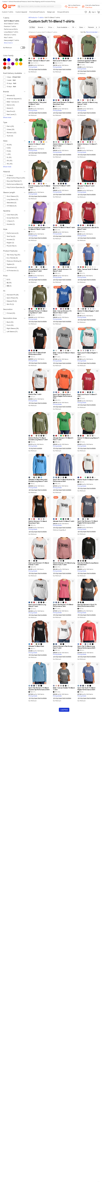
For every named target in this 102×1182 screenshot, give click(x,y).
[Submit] (19, 6)
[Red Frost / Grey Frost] (78, 309)
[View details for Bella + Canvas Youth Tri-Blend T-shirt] (88, 254)
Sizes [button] (81, 27)
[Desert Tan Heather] (80, 142)
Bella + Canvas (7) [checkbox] (13, 102)
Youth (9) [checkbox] (10, 136)
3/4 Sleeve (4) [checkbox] (11, 206)
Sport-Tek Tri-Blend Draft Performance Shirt (37, 353)
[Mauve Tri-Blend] (88, 100)
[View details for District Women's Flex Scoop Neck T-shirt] (64, 632)
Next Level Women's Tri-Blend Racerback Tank (63, 103)
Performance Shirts (11, 29)
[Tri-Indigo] (90, 58)
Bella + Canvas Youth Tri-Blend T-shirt (87, 270)
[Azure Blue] (29, 267)
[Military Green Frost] (36, 435)
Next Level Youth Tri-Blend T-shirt (87, 395)
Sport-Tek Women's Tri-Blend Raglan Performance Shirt (87, 522)
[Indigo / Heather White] (92, 350)
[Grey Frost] (61, 225)
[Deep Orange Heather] (66, 392)
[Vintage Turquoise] (92, 392)
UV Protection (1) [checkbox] (13, 270)
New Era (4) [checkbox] (11, 111)
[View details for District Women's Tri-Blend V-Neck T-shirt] (64, 129)
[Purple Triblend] (61, 309)
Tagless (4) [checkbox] (10, 264)
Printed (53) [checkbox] (11, 313)
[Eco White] (31, 100)
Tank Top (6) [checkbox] (11, 236)
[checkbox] (16, 77)
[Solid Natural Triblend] (90, 267)
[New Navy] (78, 142)
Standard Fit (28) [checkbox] (13, 295)
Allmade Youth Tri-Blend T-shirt (63, 521)
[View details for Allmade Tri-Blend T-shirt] (88, 171)
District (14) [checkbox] (11, 105)
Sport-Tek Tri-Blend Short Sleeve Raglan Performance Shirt (62, 396)
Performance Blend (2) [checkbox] (15, 184)
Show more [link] (7, 117)
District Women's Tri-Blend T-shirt (87, 145)
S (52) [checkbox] (9, 148)
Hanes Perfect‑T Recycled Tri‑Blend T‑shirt (37, 103)
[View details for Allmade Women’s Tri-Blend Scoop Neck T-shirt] (39, 254)
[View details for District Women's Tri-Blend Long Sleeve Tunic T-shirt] (64, 548)
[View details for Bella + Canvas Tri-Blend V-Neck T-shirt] (64, 338)
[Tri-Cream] (83, 58)
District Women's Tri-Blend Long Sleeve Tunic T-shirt (64, 564)
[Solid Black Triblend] (41, 100)
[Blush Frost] (68, 142)
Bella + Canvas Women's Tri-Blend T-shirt (62, 270)
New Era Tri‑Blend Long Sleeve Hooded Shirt (87, 564)
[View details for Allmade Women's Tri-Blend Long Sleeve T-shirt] (39, 296)
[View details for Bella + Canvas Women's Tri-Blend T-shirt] (64, 254)
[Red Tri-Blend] (34, 58)
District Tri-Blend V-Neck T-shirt (64, 227)
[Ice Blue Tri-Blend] (68, 685)
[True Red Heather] (58, 392)
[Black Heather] (43, 225)
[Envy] (63, 58)
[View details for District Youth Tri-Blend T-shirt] (88, 465)
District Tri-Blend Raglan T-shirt (88, 311)
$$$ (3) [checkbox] (9, 286)
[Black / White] (88, 309)
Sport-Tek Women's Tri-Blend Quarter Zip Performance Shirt (39, 689)
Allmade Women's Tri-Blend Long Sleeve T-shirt (37, 312)
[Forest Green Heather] (63, 392)
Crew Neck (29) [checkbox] (12, 215)
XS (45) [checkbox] (9, 145)
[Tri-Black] (88, 58)
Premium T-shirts (10, 26)
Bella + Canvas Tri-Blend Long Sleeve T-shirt (87, 103)
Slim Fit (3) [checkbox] (10, 304)
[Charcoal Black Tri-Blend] (66, 685)
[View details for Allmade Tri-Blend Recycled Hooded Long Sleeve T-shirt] (39, 465)
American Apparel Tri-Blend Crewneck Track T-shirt (86, 61)
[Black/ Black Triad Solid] (36, 350)
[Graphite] (61, 183)
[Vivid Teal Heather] (29, 225)
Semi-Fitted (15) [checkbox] (12, 298)
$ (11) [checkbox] (8, 279)
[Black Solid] (63, 183)
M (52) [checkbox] (9, 151)
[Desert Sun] (88, 183)
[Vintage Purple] (66, 58)
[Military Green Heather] (39, 183)
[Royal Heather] (56, 477)
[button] (92, 7)
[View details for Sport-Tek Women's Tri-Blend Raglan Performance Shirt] (88, 506)
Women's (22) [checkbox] (11, 133)
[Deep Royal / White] (92, 309)
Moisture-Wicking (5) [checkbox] (14, 261)
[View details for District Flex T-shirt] (39, 380)
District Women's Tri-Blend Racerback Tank (37, 522)
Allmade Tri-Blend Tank (36, 646)
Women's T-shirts (10, 35)
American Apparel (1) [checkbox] (14, 99)
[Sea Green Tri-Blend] (39, 58)
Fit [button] (73, 27)
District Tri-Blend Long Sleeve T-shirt (88, 439)
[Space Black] (43, 267)
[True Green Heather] (34, 100)
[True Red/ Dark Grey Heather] (31, 350)
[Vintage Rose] (31, 267)
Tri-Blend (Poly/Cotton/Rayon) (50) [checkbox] (16, 177)
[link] (8, 6)
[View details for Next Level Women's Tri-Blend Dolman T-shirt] (39, 548)
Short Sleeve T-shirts (11, 24)
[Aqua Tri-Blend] (54, 350)
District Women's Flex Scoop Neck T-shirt (62, 647)
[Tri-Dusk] (92, 58)
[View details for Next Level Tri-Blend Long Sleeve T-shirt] (39, 590)
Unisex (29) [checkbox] (10, 129)
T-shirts (40, 17)
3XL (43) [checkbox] (9, 164)
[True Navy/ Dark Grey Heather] (34, 350)
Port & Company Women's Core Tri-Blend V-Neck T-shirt (39, 228)
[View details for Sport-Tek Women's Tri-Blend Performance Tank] (64, 590)
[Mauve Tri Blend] (63, 309)
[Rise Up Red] (80, 183)
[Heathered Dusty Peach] (31, 183)
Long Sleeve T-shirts (11, 32)
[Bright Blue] (29, 142)
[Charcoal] (41, 435)
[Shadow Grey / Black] (78, 602)
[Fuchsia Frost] (34, 142)
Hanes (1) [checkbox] (10, 108)
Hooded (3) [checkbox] (11, 224)
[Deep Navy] (29, 183)
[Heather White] (61, 100)
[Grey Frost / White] (80, 309)
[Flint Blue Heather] (54, 142)
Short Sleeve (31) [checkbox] (12, 196)
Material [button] (91, 27)
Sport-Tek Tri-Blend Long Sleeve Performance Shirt (86, 647)
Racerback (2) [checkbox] (12, 267)
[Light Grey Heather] (61, 477)
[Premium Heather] (56, 58)
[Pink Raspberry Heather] (66, 602)
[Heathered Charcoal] (31, 392)
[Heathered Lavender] (41, 519)
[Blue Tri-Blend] (78, 100)
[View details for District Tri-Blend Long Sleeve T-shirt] (88, 423)
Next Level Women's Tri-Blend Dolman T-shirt (38, 564)
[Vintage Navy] (90, 392)
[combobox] (39, 6)
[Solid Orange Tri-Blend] (43, 58)
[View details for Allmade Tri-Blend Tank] (39, 632)
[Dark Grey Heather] (63, 477)
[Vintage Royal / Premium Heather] (88, 350)
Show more (8, 43)
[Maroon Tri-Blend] (61, 350)
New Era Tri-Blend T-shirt (61, 186)
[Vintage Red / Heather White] (80, 350)
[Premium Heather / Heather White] (83, 350)
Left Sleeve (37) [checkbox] (12, 331)
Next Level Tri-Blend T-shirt (62, 61)
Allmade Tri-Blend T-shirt (85, 186)
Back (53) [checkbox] (10, 322)
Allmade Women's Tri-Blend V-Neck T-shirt (63, 439)
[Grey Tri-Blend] (92, 100)
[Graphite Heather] (31, 225)
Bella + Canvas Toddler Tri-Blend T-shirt (64, 689)
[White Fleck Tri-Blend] (63, 350)
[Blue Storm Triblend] (29, 58)
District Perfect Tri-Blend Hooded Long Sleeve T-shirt (38, 439)
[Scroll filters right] (96, 27)
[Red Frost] (56, 225)
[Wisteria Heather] (92, 142)
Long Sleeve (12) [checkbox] (12, 199)
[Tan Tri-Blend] (31, 58)
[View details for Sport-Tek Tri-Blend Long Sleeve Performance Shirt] (88, 632)
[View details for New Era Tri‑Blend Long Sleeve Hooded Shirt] (88, 548)
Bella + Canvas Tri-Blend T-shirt (39, 61)
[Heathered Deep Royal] (56, 644)
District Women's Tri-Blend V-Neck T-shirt (63, 145)
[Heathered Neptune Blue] (29, 392)
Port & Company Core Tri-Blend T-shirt (39, 187)
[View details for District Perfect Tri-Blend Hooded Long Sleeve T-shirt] (39, 423)
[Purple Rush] (66, 100)
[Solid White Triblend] (85, 100)
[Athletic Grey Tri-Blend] (90, 100)
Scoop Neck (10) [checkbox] (12, 218)
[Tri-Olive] (80, 58)
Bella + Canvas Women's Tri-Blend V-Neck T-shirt (62, 312)
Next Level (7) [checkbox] (11, 114)
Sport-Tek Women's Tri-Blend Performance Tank (63, 605)
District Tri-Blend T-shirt (36, 144)
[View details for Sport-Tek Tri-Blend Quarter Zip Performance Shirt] (64, 465)
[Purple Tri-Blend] (41, 58)
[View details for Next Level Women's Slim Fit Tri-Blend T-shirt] (88, 213)
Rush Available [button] (62, 27)
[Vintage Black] (92, 225)
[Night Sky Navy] (78, 183)
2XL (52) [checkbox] (9, 160)
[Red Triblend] (56, 309)
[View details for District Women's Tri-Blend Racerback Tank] (39, 506)
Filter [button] (33, 27)
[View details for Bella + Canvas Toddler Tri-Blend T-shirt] (64, 673)
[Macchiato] (68, 58)
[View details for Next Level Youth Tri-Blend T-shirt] (88, 380)
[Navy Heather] (58, 477)
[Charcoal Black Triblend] (68, 309)
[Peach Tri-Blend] (88, 267)
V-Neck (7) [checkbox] (10, 221)
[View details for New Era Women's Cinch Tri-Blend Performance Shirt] (88, 590)
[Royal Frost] (54, 225)
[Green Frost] (63, 142)
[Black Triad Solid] (66, 477)
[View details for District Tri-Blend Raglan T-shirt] (88, 296)
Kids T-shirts (8, 37)
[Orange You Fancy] (63, 435)
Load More (64, 710)
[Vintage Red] (58, 58)
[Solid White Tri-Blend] (36, 58)
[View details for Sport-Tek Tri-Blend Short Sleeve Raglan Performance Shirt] (64, 380)
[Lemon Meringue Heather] (36, 100)
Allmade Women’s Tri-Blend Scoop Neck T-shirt (37, 270)
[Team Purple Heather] (41, 183)
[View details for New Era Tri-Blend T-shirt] (64, 171)
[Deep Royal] (78, 477)
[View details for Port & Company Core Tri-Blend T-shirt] (39, 171)
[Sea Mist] (39, 142)
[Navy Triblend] (43, 100)
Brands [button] (40, 27)
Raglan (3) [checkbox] (10, 243)
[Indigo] (68, 100)
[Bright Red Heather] (34, 183)
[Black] (36, 392)
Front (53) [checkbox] (10, 325)
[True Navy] (54, 183)
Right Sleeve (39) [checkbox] (13, 328)
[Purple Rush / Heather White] (85, 350)
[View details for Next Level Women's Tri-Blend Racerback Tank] (64, 88)
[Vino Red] (92, 183)
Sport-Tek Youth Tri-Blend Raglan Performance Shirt (86, 689)
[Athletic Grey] (85, 58)
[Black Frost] (63, 225)
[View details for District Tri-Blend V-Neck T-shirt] (64, 213)
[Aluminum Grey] (41, 267)
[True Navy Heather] (68, 392)
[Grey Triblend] (66, 309)
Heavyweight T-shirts (11, 40)
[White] (61, 58)
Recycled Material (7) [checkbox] (14, 181)
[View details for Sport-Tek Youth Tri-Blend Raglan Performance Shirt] (88, 673)
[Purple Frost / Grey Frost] (85, 309)
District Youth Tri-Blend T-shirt (87, 480)
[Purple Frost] (41, 142)
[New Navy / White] (90, 309)
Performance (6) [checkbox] (12, 233)
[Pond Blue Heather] (54, 392)
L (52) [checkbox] (9, 154)
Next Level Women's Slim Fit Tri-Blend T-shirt (88, 228)
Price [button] (50, 27)
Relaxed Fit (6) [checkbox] (12, 301)
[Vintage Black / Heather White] (90, 350)
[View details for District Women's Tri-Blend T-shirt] (88, 129)
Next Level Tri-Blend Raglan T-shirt (87, 353)
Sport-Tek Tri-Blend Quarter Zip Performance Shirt (64, 480)
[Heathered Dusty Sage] (31, 142)
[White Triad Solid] (83, 644)
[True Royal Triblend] (54, 309)
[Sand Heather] (29, 100)
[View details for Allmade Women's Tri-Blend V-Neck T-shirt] (64, 423)
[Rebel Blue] (29, 309)
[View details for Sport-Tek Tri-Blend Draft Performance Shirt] (39, 338)
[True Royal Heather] (56, 392)
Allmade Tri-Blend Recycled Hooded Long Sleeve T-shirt (38, 480)
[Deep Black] (41, 644)
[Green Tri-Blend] (85, 267)
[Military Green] (63, 100)
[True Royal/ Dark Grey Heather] (29, 350)
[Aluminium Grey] (66, 519)
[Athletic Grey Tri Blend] (61, 685)
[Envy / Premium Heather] (78, 350)
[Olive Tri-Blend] (63, 267)
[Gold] (43, 142)
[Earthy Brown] (90, 183)
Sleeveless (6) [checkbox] (11, 203)
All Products (32, 17)
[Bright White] (83, 183)
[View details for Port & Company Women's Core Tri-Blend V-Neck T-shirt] (39, 213)
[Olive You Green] (36, 267)
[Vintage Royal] (54, 58)
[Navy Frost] (29, 435)
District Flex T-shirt (34, 394)
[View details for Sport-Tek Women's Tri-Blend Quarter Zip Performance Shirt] (39, 673)
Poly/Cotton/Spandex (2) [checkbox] (16, 187)
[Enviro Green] (85, 183)
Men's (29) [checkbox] (10, 126)
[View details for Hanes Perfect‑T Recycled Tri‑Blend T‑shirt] (39, 88)
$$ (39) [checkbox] (9, 283)
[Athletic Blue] (78, 58)
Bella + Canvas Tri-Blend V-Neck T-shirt (64, 353)
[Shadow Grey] (58, 183)
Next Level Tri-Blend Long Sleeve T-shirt (37, 605)
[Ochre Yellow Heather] (43, 183)
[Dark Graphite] (80, 602)
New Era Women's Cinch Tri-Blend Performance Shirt (87, 605)
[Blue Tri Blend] (54, 267)
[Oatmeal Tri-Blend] (80, 100)
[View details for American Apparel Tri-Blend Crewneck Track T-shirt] (88, 46)
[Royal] (66, 183)
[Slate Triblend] (39, 100)
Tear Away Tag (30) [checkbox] (13, 255)
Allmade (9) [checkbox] (11, 95)
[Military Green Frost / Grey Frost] (83, 309)
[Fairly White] (39, 267)
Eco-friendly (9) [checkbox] (12, 258)
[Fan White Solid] (56, 183)
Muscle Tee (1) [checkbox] (11, 246)
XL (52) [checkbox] (9, 157)
